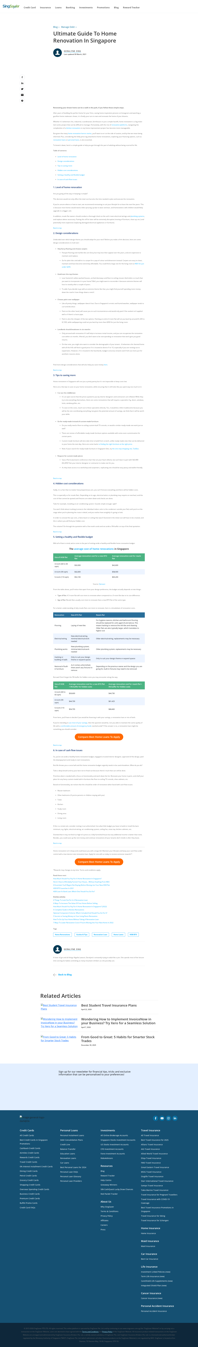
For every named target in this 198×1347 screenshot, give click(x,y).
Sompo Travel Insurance (152, 1185)
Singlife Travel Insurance (152, 1176)
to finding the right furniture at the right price (115, 444)
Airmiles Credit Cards (29, 1153)
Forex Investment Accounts (113, 1153)
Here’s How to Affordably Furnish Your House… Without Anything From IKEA (81, 882)
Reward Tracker (131, 7)
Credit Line (65, 1144)
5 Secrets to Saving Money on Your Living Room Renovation (75, 916)
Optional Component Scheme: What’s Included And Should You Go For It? (80, 913)
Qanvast (102, 584)
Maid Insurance (148, 1246)
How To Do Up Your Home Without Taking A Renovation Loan (76, 919)
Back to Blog (65, 974)
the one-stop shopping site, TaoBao (125, 449)
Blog (116, 7)
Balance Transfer (68, 1149)
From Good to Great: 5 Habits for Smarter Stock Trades (118, 1039)
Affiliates (104, 1220)
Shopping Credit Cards (30, 1184)
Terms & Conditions (109, 1211)
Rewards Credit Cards (29, 1157)
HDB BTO (133, 934)
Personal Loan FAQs (69, 1172)
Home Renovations (62, 934)
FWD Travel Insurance (151, 1162)
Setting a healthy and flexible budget (71, 175)
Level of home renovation (67, 156)
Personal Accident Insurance (154, 1311)
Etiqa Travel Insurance (151, 1158)
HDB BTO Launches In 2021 (63, 888)
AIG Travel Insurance (150, 1149)
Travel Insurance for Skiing (153, 1216)
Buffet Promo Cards (28, 1203)
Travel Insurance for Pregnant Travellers (159, 1194)
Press (103, 1229)
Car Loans (64, 1162)
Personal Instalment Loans (72, 1135)
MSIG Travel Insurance (151, 1172)
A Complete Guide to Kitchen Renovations (68, 910)
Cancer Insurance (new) (151, 1298)
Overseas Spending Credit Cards (34, 1189)
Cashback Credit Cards (30, 1148)
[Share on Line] (22, 100)
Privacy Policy (107, 1216)
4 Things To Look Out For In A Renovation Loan (70, 900)
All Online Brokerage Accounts (114, 1135)
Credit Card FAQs (27, 1207)
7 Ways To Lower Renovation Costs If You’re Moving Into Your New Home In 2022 (83, 922)
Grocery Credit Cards (29, 1180)
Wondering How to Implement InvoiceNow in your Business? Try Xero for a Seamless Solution (118, 1021)
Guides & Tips (81, 934)
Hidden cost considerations (68, 170)
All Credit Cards (27, 1135)
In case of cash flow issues (67, 179)
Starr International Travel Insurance (157, 1181)
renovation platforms (119, 125)
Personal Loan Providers (71, 1181)
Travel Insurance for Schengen (155, 1220)
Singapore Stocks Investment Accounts (118, 1140)
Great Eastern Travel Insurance (155, 1167)
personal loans (73, 140)
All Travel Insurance (150, 1135)
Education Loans (67, 1153)
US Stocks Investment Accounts (115, 1144)
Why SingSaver (107, 1206)
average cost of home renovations (94, 548)
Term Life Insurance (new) (152, 1276)
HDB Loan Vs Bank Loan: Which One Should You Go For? (74, 891)
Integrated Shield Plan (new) (153, 1285)
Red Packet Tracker (109, 1194)
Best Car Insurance (149, 1259)
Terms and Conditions (90, 1331)
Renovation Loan (100, 934)
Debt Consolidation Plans (71, 1140)
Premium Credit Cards (30, 1198)
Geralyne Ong (72, 51)
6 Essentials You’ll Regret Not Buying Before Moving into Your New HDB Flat (81, 885)
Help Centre (106, 1180)
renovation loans (59, 140)
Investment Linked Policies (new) (155, 1272)
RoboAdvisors (107, 1158)
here (105, 365)
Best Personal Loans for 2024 (73, 1167)
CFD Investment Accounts (112, 1149)
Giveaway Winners (109, 1184)
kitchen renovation (73, 128)
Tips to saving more (65, 166)
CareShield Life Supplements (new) (157, 1281)
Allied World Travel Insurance (154, 1153)
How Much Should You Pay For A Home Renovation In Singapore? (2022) (80, 906)
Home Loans (118, 934)
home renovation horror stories (80, 133)
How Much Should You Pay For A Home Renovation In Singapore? (77, 878)
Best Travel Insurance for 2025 (155, 1140)
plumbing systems (137, 216)
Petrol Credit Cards (28, 1175)
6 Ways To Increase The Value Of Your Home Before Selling (75, 903)
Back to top (57, 228)
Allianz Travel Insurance (152, 1144)
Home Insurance (148, 1233)
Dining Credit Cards (29, 1171)
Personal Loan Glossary (70, 1176)
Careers (104, 1225)
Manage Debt (68, 26)
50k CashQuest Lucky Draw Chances (117, 1189)
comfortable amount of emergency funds (76, 726)
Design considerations (66, 161)
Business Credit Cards (30, 1194)
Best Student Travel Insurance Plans (109, 1005)
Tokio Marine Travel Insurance (154, 1190)
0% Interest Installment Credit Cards (36, 1166)
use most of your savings (78, 723)
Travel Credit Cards (28, 1162)
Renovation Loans (68, 1158)
